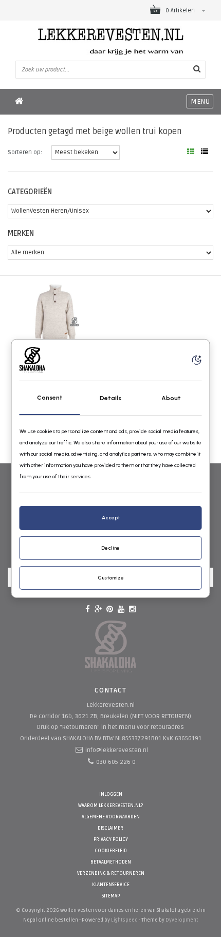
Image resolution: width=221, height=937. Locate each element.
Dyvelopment (181, 920)
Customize (111, 577)
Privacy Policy (111, 839)
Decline (110, 548)
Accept (111, 517)
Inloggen (110, 794)
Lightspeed (124, 920)
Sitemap (111, 896)
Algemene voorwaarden (111, 817)
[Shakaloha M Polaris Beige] (55, 313)
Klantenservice (111, 885)
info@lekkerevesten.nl (116, 750)
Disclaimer (110, 828)
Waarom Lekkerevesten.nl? (110, 806)
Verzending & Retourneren (110, 873)
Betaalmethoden (110, 862)
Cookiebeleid (111, 851)
